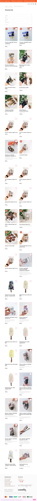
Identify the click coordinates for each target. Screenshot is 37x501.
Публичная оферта (8, 484)
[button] (28, 4)
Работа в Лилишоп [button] (8, 483)
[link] (29, 4)
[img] (22, 481)
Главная (6, 6)
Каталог (10, 6)
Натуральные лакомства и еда (18, 6)
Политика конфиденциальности (10, 485)
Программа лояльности (8, 481)
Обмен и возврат (7, 480)
